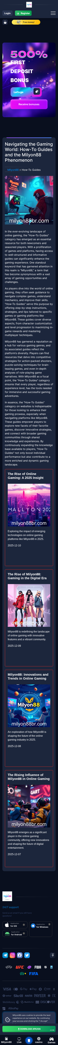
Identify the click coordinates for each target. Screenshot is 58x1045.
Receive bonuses (29, 104)
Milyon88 (13, 169)
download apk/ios (37, 1029)
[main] (29, 1040)
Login (7, 13)
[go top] (53, 955)
